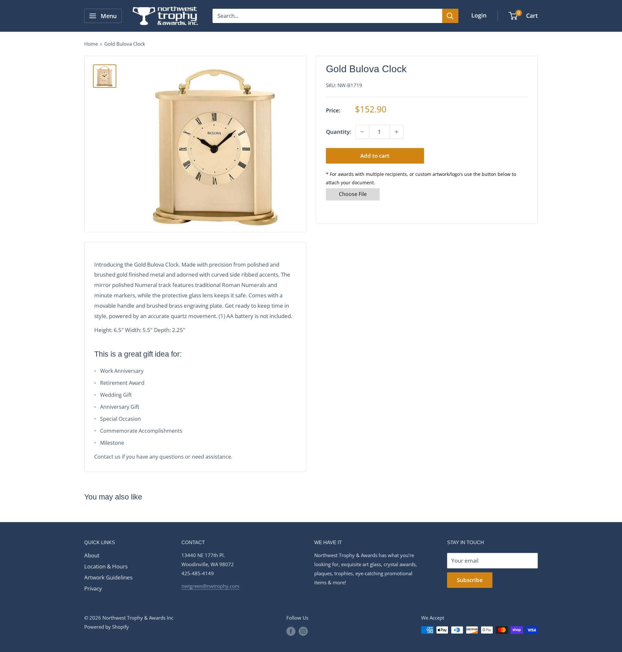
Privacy (93, 588)
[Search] (450, 16)
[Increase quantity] (396, 132)
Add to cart (374, 155)
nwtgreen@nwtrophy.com (210, 586)
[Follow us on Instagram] (303, 631)
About (91, 555)
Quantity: (338, 131)
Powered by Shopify (106, 626)
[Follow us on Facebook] (290, 631)
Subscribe (470, 580)
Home (91, 43)
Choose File (353, 194)
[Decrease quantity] (362, 132)
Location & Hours (106, 566)
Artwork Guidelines (108, 577)
